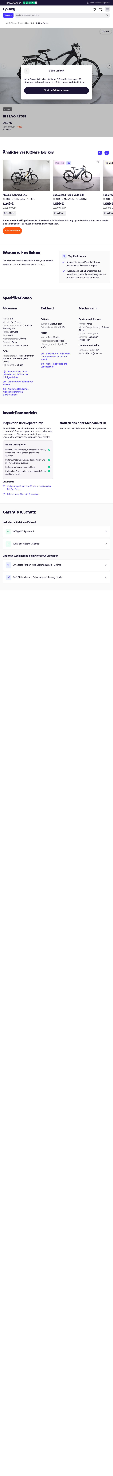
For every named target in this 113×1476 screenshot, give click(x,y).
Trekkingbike (23, 23)
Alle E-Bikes (11, 23)
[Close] (58, 2)
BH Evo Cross (42, 23)
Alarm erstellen (12, 231)
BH (32, 23)
